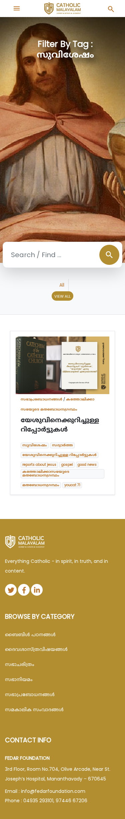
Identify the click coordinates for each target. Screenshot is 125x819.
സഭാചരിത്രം (19, 664)
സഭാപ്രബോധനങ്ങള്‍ (41, 399)
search (109, 254)
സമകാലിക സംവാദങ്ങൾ (34, 709)
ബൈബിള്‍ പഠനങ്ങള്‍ (30, 634)
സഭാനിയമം (19, 679)
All (61, 285)
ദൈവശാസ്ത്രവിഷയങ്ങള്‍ (36, 649)
